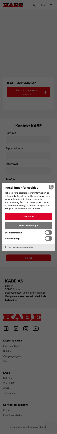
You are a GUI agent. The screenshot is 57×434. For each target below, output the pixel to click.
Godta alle (28, 216)
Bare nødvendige (28, 225)
